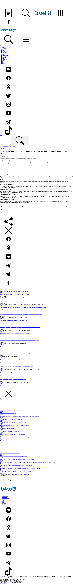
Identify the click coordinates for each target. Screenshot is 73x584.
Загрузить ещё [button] (3, 475)
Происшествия (5, 55)
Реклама (3, 50)
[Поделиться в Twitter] (36, 274)
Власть (3, 60)
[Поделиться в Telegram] (36, 265)
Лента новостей (5, 48)
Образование (4, 59)
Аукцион (2, 311)
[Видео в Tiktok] (36, 130)
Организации (5, 52)
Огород (1, 357)
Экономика (4, 56)
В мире (3, 63)
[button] (8, 16)
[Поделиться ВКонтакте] (36, 256)
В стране (4, 62)
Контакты (4, 51)
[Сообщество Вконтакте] (36, 69)
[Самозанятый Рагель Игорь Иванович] (8, 146)
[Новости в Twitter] (36, 95)
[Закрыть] (0, 45)
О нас (3, 49)
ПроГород (4, 58)
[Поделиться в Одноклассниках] (36, 248)
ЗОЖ (3, 61)
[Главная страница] (43, 16)
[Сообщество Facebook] (36, 78)
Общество (4, 54)
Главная (3, 47)
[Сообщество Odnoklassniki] (36, 86)
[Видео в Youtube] (36, 113)
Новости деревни (5, 57)
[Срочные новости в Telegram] (36, 122)
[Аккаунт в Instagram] (36, 104)
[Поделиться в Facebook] (36, 239)
